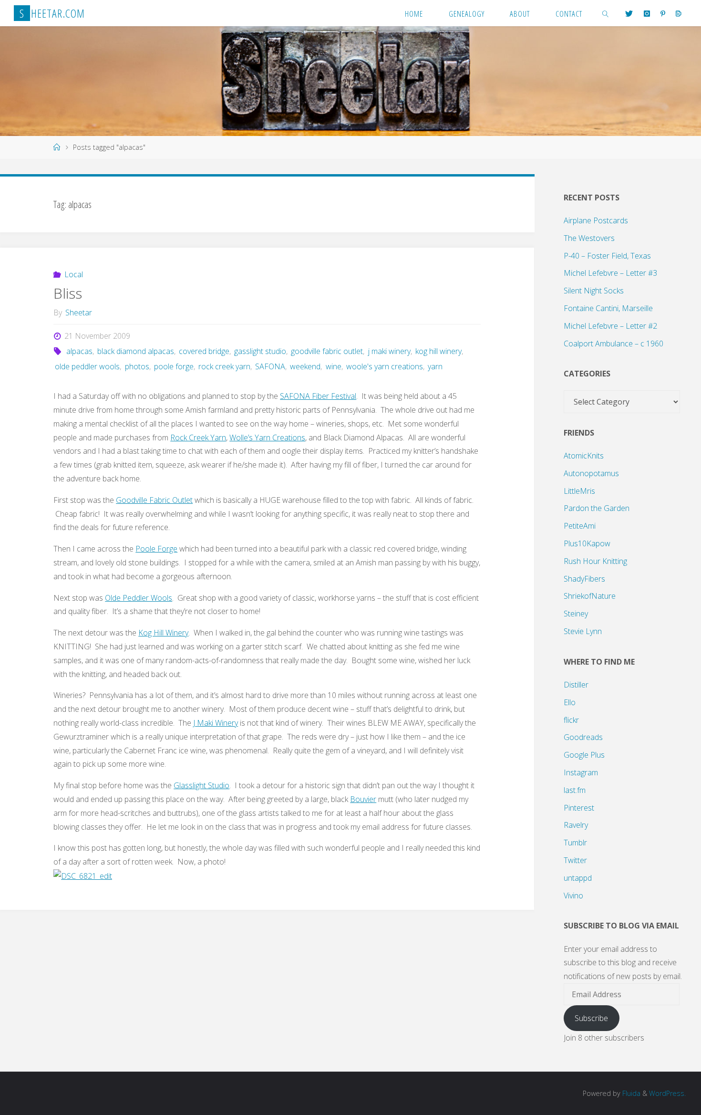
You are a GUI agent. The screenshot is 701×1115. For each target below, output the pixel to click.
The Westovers (589, 238)
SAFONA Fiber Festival (318, 396)
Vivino (573, 895)
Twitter (575, 860)
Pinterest (579, 807)
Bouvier (363, 799)
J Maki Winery (215, 723)
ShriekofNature (590, 596)
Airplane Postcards (596, 220)
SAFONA (270, 366)
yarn (435, 366)
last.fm (575, 790)
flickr (571, 720)
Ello (570, 702)
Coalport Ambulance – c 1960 (613, 343)
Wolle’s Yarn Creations (267, 437)
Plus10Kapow (587, 543)
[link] (605, 13)
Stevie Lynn (583, 631)
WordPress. (667, 1093)
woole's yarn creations (384, 366)
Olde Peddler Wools (138, 598)
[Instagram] (646, 13)
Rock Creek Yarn (198, 437)
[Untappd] (678, 13)
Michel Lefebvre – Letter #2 (610, 326)
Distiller (576, 684)
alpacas (79, 351)
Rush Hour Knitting (595, 561)
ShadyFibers (584, 578)
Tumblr (575, 842)
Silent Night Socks (594, 290)
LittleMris (579, 491)
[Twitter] (629, 13)
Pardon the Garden (596, 508)
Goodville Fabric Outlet (154, 500)
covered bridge (204, 351)
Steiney (576, 613)
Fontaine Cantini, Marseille (608, 308)
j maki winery (389, 351)
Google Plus (584, 755)
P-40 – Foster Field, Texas (607, 255)
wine (333, 366)
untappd (578, 878)
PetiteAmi (580, 526)
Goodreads (583, 737)
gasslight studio (260, 351)
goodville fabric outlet (327, 351)
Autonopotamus (591, 473)
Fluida (630, 1093)
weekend (305, 366)
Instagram (581, 772)
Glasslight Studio (201, 785)
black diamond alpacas (135, 351)
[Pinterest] (662, 13)
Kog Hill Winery (163, 632)
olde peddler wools (87, 366)
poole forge (174, 366)
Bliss (67, 293)
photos (137, 366)
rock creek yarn (224, 366)
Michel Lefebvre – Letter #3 (610, 273)
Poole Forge (156, 548)
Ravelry (576, 825)
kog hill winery (438, 351)
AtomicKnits (584, 455)
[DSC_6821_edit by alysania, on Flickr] (82, 875)
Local (73, 274)
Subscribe (591, 1018)
